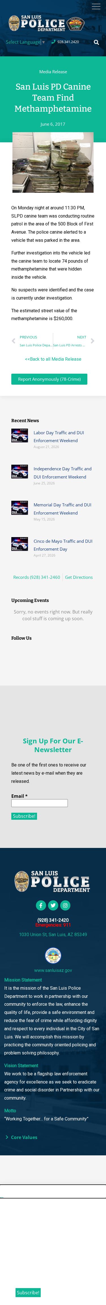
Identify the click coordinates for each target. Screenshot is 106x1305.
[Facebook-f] (41, 905)
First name (28, 1228)
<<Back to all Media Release (53, 359)
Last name (27, 1249)
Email (19, 796)
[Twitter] (53, 905)
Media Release (53, 71)
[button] (96, 42)
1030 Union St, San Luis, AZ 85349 (53, 934)
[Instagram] (65, 905)
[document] (53, 1245)
